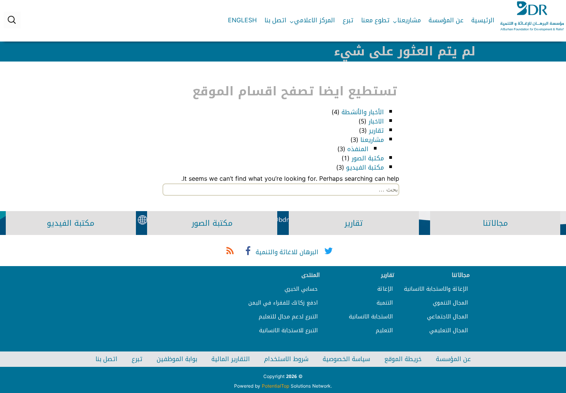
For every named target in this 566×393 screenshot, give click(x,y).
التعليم (384, 330)
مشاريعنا (409, 20)
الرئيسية (482, 20)
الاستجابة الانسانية (371, 316)
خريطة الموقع (403, 359)
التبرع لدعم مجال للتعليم (288, 316)
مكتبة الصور (368, 158)
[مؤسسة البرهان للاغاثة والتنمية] (532, 16)
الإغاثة (385, 289)
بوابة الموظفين (177, 359)
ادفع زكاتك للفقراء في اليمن (283, 303)
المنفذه (357, 149)
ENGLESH (242, 20)
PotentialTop (275, 386)
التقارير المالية (230, 359)
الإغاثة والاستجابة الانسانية (436, 289)
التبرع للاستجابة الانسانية (288, 330)
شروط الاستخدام (286, 359)
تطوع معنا (375, 20)
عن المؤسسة (446, 20)
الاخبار (376, 121)
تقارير (376, 131)
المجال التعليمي (448, 330)
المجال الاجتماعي (447, 316)
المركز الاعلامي (314, 20)
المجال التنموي (450, 303)
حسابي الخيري (301, 289)
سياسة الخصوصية (346, 359)
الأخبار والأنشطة (363, 112)
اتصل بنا (275, 20)
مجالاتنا (495, 223)
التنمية (385, 303)
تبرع (348, 20)
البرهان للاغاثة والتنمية (287, 252)
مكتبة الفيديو (365, 167)
